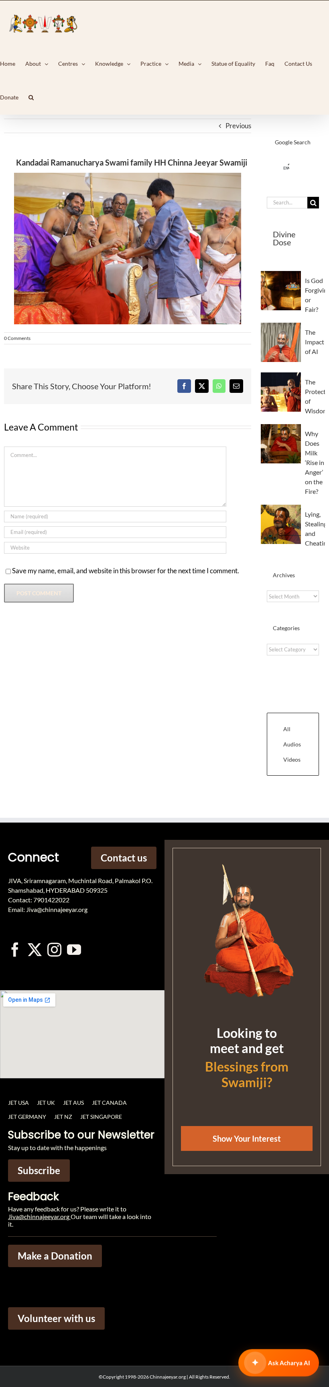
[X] (202, 386)
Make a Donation (55, 1256)
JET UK (46, 1102)
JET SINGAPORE (101, 1116)
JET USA (18, 1102)
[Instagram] (54, 949)
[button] (31, 97)
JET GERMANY (27, 1116)
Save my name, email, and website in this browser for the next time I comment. (125, 570)
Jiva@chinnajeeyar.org (38, 1216)
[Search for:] (287, 202)
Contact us (124, 857)
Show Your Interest (247, 1138)
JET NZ (63, 1116)
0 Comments (17, 338)
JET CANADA (109, 1102)
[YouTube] (74, 949)
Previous (238, 125)
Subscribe (39, 1170)
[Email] (236, 386)
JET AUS (73, 1102)
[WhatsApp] (219, 386)
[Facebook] (184, 386)
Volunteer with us (56, 1318)
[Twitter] (35, 949)
